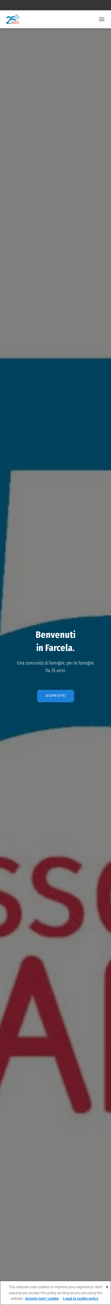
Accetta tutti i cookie (42, 1299)
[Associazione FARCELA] (15, 19)
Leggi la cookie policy (80, 1299)
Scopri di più (56, 696)
